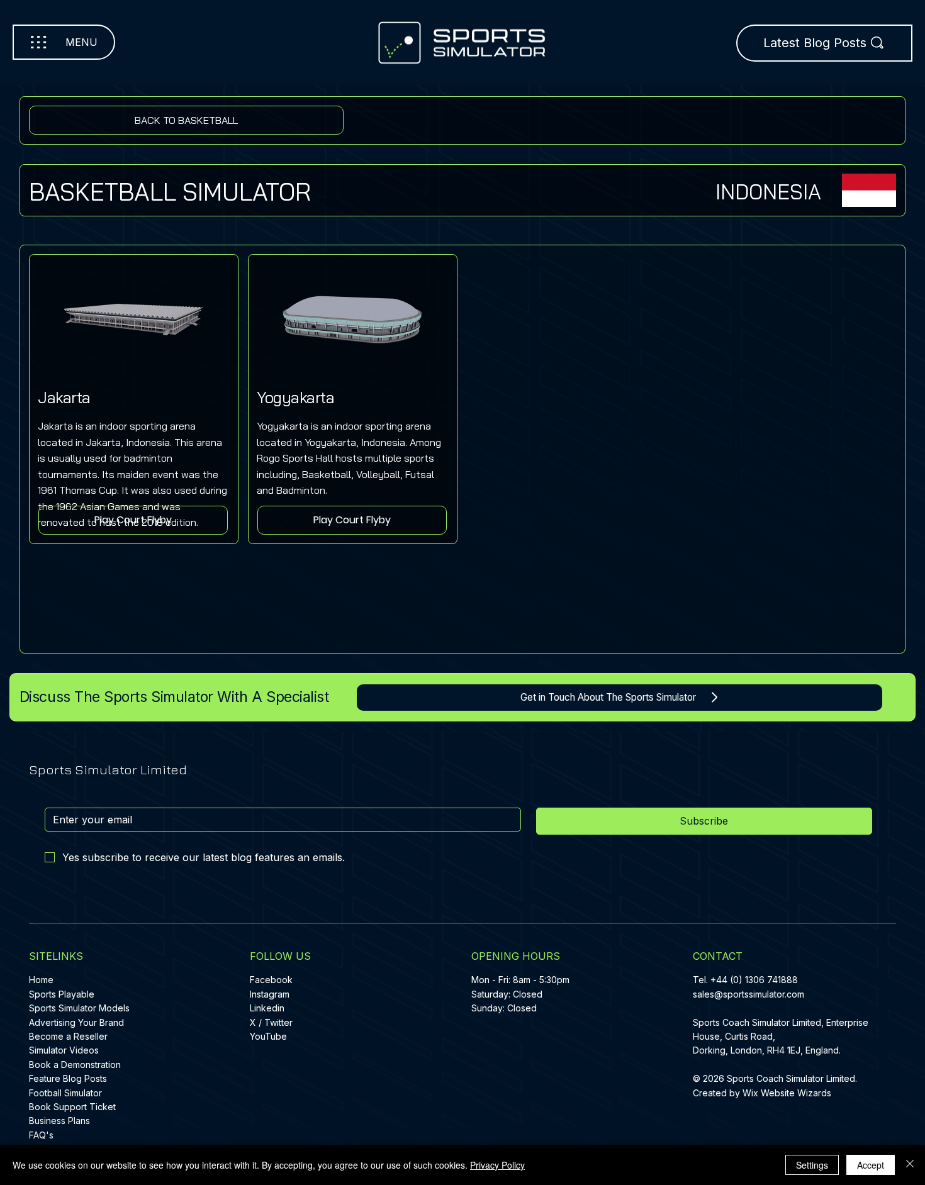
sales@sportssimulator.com (748, 994)
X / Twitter (271, 1022)
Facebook (271, 979)
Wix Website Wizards (787, 1093)
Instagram (269, 994)
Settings (812, 1165)
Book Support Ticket (72, 1106)
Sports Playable (61, 994)
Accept (870, 1165)
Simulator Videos (64, 1050)
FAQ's (41, 1135)
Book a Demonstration (75, 1064)
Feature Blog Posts (68, 1078)
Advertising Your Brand (76, 1022)
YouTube (268, 1036)
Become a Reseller (68, 1036)
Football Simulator (65, 1093)
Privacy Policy (497, 1165)
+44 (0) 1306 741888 (754, 979)
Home (41, 979)
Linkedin (267, 1008)
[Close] (909, 1165)
